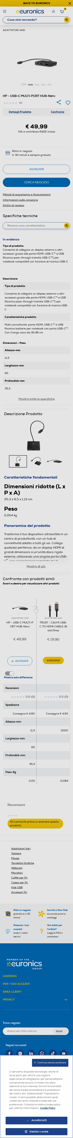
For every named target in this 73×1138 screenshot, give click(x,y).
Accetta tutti (39, 1120)
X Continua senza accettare (50, 1062)
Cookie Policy (47, 1108)
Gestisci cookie (39, 1131)
